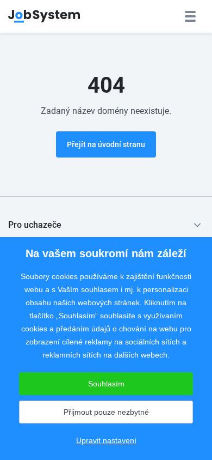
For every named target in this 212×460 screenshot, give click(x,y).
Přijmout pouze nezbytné (106, 412)
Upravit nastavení (106, 440)
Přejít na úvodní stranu (106, 144)
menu (190, 16)
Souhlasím (106, 383)
